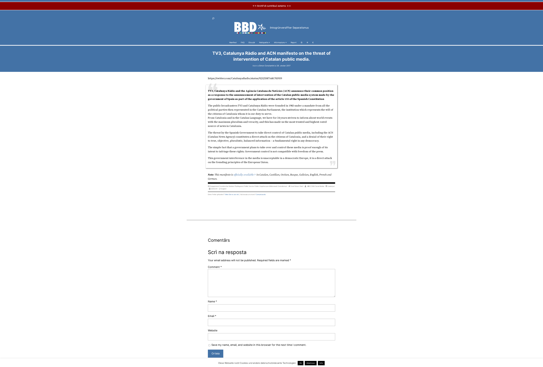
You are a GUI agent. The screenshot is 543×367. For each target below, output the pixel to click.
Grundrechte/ (224, 186)
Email (212, 316)
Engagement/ (214, 186)
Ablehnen (310, 363)
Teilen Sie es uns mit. (232, 194)
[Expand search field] (213, 18)
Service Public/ (254, 186)
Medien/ (231, 186)
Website (212, 330)
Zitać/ (301, 186)
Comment (215, 266)
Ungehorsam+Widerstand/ (268, 186)
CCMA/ (312, 186)
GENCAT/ (214, 189)
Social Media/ (319, 186)
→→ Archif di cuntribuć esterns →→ (271, 5)
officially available (244, 174)
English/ (223, 189)
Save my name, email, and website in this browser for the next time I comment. (258, 344)
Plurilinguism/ (239, 186)
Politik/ (246, 186)
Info (321, 363)
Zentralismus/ (282, 186)
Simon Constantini (266, 66)
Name (212, 301)
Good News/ (294, 186)
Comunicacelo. (261, 194)
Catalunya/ (331, 186)
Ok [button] (300, 363)
